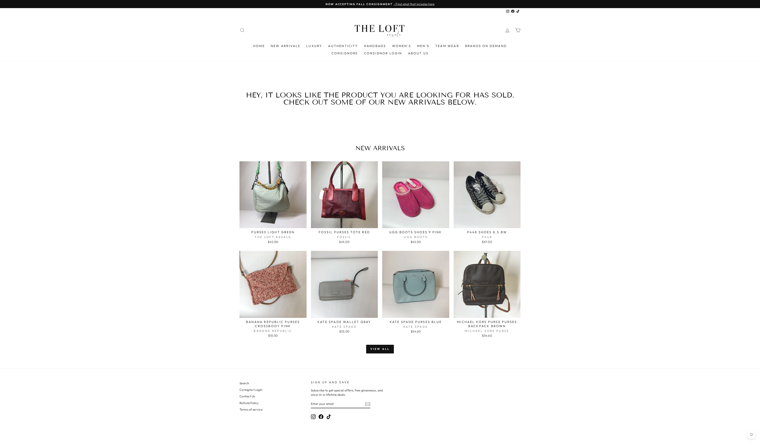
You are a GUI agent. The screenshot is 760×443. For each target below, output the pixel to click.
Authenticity (343, 46)
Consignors (345, 53)
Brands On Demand (486, 46)
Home (259, 46)
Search (244, 383)
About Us (418, 53)
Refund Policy (249, 403)
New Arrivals (285, 46)
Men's (423, 46)
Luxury (314, 46)
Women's (401, 46)
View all (380, 349)
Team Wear (447, 46)
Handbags (375, 46)
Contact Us (247, 396)
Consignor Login (383, 53)
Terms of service (250, 409)
